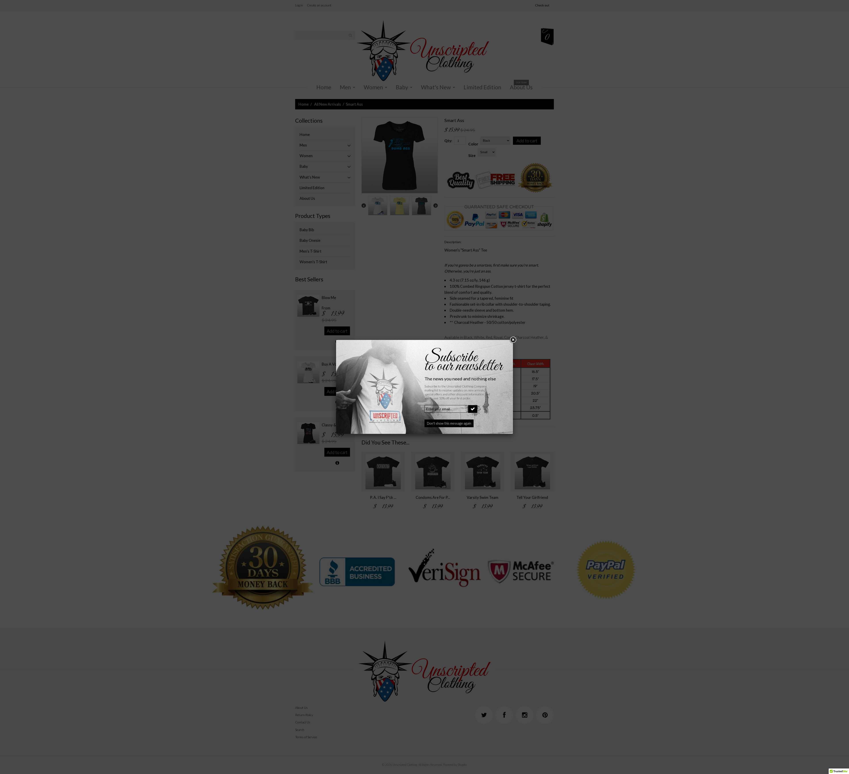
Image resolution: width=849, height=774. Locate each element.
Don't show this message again (449, 423)
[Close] (513, 340)
